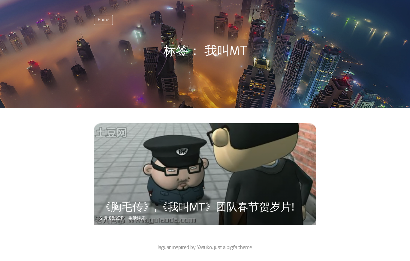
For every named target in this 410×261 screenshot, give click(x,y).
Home (103, 20)
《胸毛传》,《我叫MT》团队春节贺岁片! (197, 207)
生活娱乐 (136, 218)
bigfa (232, 247)
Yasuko (204, 247)
